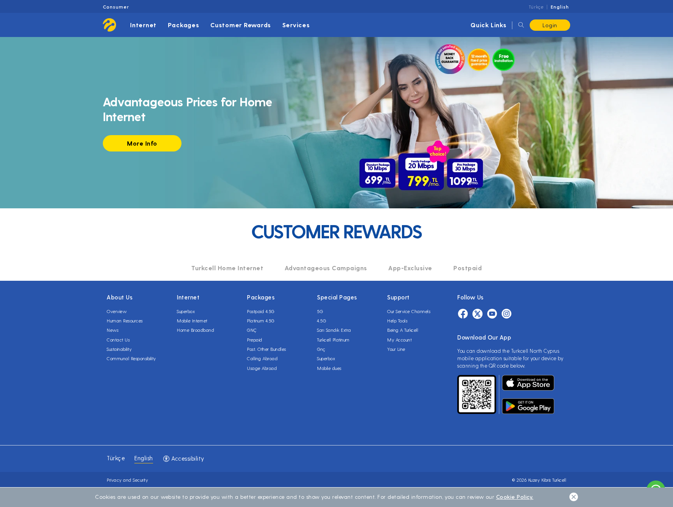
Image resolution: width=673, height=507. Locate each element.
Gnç (321, 349)
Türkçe (536, 6)
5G (320, 311)
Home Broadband (195, 330)
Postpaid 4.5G (261, 311)
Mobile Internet (192, 320)
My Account (399, 339)
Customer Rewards (240, 24)
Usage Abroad (262, 368)
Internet (143, 24)
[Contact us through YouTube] (492, 315)
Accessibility (187, 458)
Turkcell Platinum (333, 339)
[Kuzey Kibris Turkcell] (109, 25)
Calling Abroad (262, 358)
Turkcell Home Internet (227, 267)
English (560, 6)
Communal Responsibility (131, 358)
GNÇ (252, 330)
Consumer (116, 6)
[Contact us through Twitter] (477, 315)
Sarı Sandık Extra (334, 330)
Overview (117, 311)
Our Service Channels (408, 311)
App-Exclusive (410, 267)
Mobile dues (329, 368)
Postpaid (467, 267)
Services (296, 24)
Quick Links (488, 24)
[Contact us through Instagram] (506, 315)
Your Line (396, 349)
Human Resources (125, 320)
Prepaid (255, 339)
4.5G (321, 320)
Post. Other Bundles (266, 349)
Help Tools (397, 320)
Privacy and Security (127, 479)
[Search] (521, 25)
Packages (183, 24)
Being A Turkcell (402, 330)
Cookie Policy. (515, 496)
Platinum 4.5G (261, 320)
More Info (142, 143)
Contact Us (118, 339)
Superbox (186, 311)
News (112, 330)
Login (550, 25)
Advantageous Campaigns (326, 267)
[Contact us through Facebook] (463, 315)
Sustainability (119, 349)
